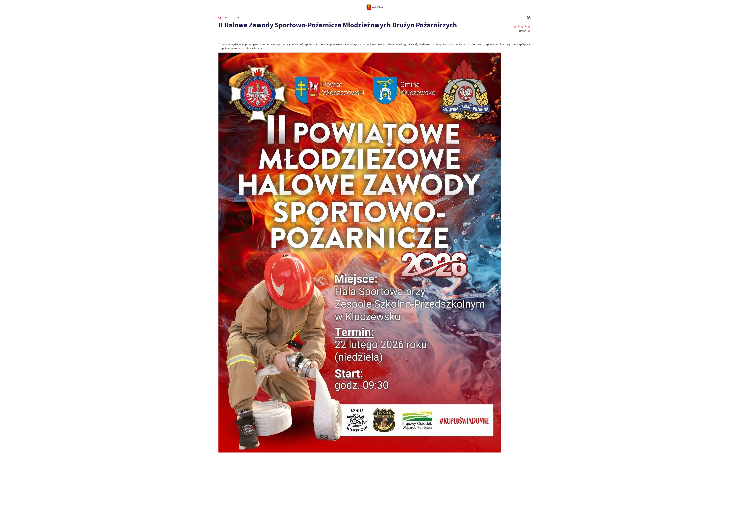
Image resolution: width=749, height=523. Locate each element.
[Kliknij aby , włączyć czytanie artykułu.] (221, 36)
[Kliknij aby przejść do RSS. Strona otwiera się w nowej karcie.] (529, 17)
